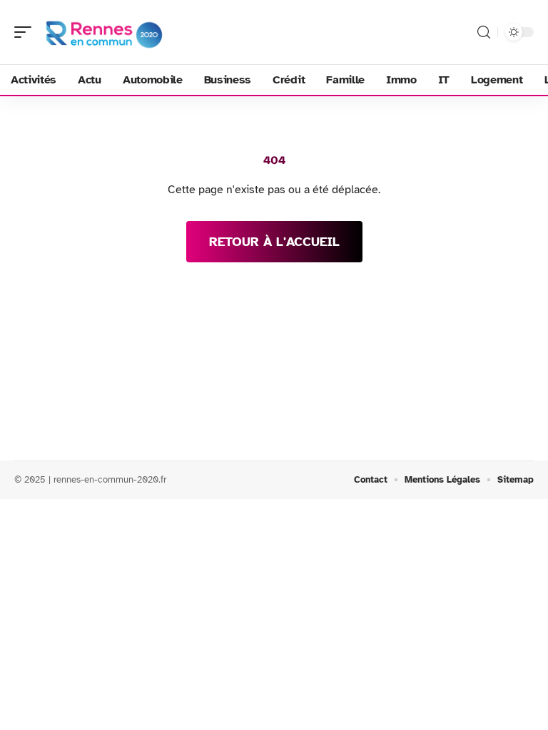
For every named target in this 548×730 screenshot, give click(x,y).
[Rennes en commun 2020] (103, 32)
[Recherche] (484, 32)
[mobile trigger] (26, 32)
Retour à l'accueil (274, 242)
